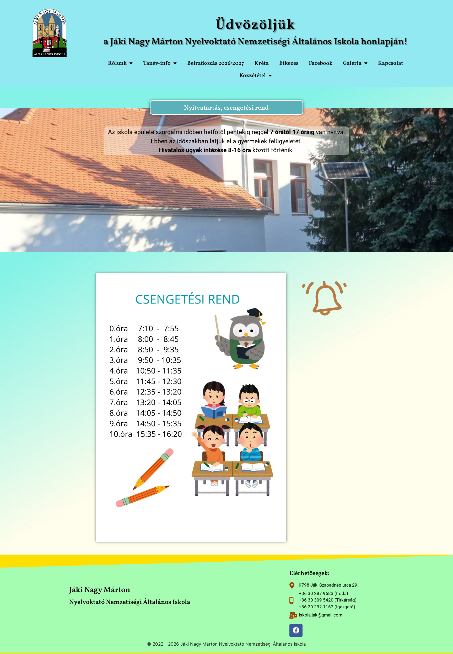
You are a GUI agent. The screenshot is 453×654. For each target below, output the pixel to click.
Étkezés (288, 63)
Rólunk (117, 63)
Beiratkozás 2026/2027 (215, 63)
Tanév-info (157, 63)
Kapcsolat (390, 63)
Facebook (320, 63)
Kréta (262, 63)
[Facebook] (296, 630)
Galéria (352, 63)
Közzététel (252, 75)
